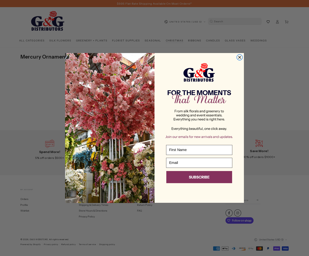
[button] (199, 177)
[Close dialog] (239, 57)
